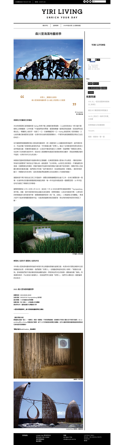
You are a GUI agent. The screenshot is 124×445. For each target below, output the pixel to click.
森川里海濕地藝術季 (94, 88)
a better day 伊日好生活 (43, 435)
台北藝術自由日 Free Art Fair (23, 2)
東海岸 (90, 83)
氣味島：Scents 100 (40, 2)
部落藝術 (104, 88)
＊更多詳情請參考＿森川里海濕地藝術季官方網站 (28, 309)
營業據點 (25, 435)
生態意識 (91, 92)
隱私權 (85, 440)
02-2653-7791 (67, 437)
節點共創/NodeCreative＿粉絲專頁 (25, 329)
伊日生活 (95, 67)
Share (92, 61)
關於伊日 (45, 25)
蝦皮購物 (38, 441)
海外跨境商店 (40, 439)
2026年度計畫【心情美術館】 (72, 25)
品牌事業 (55, 25)
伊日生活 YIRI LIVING (42, 437)
